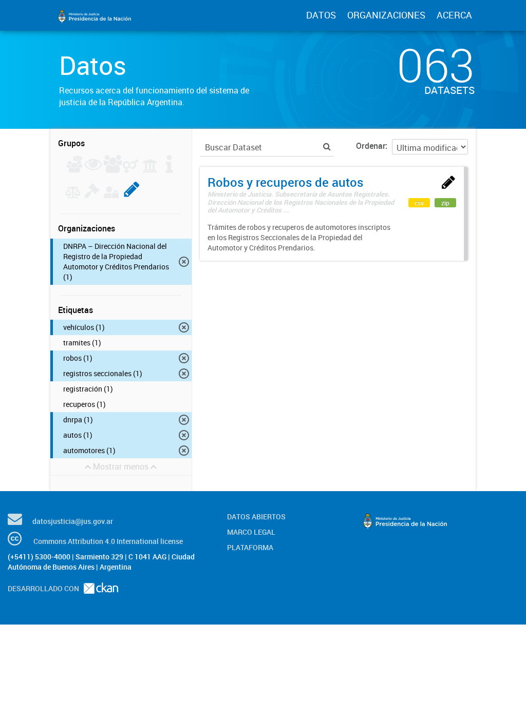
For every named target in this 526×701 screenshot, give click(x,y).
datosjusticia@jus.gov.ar (72, 521)
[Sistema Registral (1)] (132, 195)
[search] (327, 146)
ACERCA (454, 15)
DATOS (321, 15)
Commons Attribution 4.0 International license (108, 541)
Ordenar (370, 146)
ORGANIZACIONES (386, 15)
